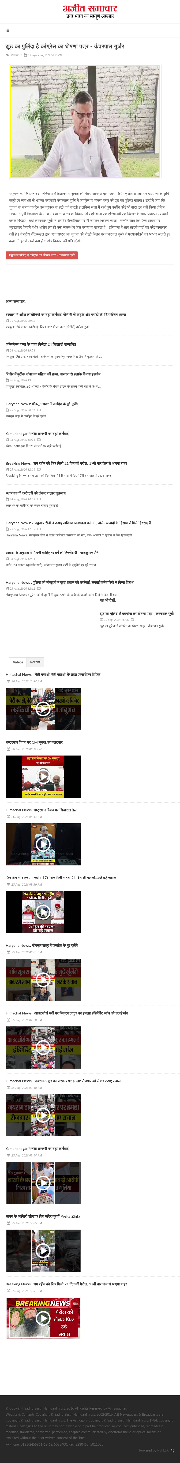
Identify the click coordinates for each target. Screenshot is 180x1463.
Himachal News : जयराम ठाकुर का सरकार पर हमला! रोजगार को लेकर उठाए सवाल (63, 1081)
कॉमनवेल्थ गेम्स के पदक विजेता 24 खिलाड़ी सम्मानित (41, 344)
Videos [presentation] (18, 662)
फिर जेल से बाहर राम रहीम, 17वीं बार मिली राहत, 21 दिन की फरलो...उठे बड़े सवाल (61, 878)
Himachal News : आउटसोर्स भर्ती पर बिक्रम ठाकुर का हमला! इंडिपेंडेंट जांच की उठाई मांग (67, 1013)
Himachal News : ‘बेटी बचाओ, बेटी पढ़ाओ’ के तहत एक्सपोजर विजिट (53, 675)
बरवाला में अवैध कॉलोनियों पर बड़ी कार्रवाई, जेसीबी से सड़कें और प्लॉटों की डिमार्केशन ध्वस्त (66, 315)
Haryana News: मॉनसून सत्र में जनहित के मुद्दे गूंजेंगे (42, 404)
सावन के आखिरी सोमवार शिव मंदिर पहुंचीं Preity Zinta (43, 1216)
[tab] (18, 662)
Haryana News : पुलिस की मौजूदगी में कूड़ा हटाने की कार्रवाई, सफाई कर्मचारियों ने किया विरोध (69, 582)
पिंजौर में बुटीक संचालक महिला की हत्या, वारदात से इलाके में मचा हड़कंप (53, 374)
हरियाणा (14, 55)
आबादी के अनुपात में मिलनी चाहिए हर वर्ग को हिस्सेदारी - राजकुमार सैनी (52, 553)
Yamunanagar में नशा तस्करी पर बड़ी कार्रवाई (37, 434)
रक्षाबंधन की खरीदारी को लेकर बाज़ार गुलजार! (36, 493)
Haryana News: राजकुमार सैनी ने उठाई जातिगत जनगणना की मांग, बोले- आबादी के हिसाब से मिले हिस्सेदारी (78, 523)
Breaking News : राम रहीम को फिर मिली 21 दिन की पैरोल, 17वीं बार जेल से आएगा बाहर (66, 463)
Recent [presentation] (35, 662)
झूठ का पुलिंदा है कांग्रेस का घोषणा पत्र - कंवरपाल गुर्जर (137, 614)
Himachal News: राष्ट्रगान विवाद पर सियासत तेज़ (41, 810)
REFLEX (164, 1450)
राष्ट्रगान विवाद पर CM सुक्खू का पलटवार (34, 742)
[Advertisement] (41, 1373)
